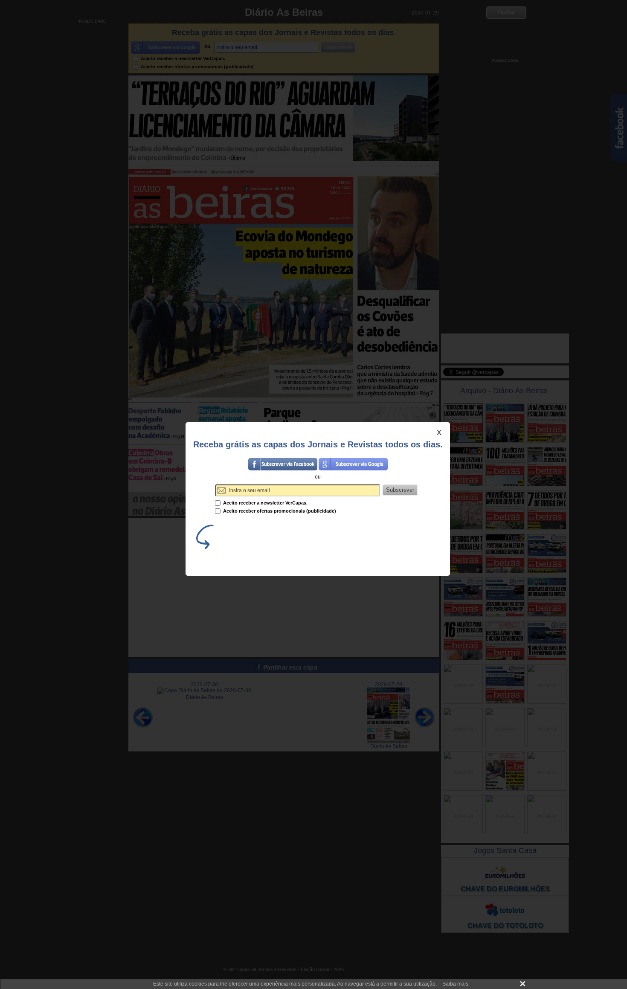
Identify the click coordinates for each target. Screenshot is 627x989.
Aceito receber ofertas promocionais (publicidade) (279, 510)
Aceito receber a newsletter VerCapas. (265, 502)
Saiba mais (455, 984)
